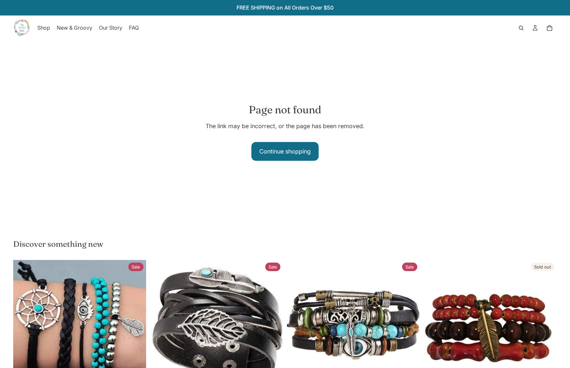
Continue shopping (285, 151)
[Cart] (549, 28)
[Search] (521, 28)
